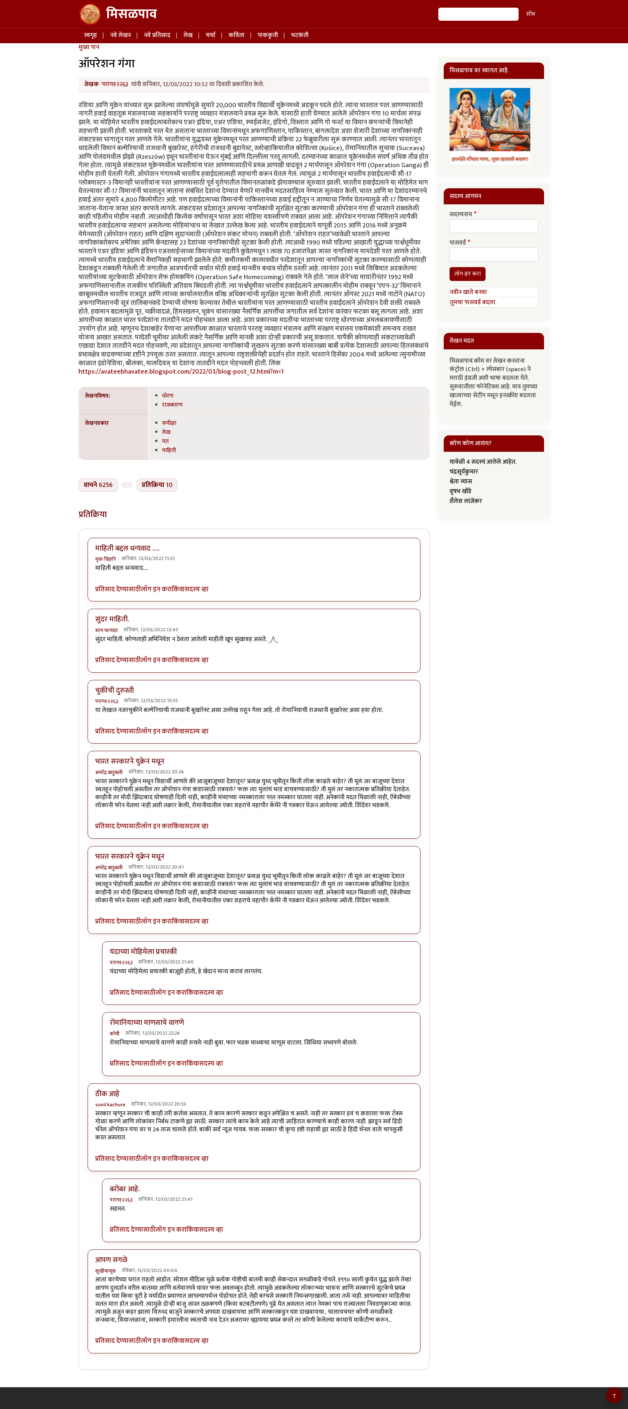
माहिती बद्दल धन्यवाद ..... (127, 548)
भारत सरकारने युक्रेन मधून (129, 761)
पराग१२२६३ (115, 84)
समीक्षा (169, 423)
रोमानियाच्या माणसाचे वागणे (147, 1023)
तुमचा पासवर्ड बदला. (473, 302)
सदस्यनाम (461, 214)
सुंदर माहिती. (112, 619)
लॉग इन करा (156, 589)
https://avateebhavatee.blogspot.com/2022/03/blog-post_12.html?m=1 (181, 371)
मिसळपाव (131, 14)
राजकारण (172, 405)
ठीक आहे (107, 1094)
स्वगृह (90, 35)
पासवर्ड (458, 243)
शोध (530, 14)
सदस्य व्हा (197, 589)
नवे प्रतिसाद (157, 35)
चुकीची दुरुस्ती (114, 690)
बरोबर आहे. (125, 1189)
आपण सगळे (111, 1260)
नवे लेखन (120, 35)
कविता (237, 35)
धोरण (167, 395)
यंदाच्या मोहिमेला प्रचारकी (143, 952)
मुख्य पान (88, 47)
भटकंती (300, 35)
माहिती (169, 450)
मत (165, 441)
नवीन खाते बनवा (468, 292)
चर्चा (211, 35)
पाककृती (268, 35)
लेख (188, 35)
